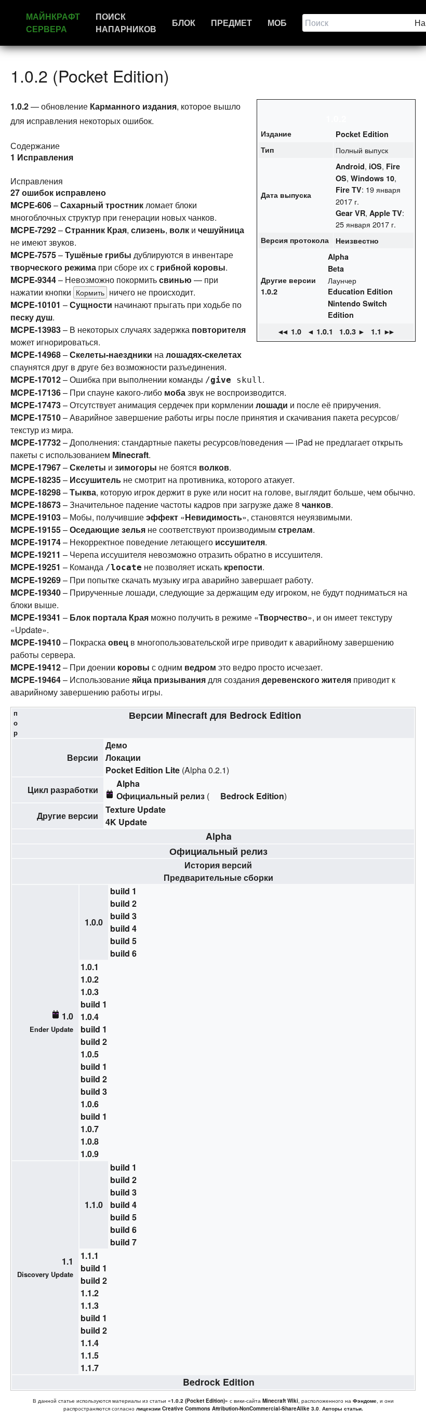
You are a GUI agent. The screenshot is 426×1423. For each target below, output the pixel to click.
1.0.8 (90, 1141)
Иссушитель (95, 480)
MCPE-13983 (35, 329)
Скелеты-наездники (111, 354)
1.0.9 (90, 1154)
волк (179, 230)
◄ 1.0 (289, 331)
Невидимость (213, 517)
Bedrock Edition (265, 714)
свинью (175, 280)
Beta (336, 268)
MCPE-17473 (35, 405)
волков (214, 467)
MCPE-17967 (35, 467)
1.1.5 (90, 1355)
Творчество (283, 617)
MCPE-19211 (35, 554)
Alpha (338, 256)
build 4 (123, 928)
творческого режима (53, 267)
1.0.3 (90, 992)
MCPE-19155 (35, 529)
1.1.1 (90, 1255)
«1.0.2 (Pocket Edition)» (198, 1400)
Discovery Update (45, 1274)
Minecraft (186, 714)
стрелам (295, 529)
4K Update (126, 822)
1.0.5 (90, 1054)
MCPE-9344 (33, 280)
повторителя (219, 329)
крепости (243, 567)
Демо (116, 745)
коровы (133, 667)
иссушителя (240, 542)
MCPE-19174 (35, 542)
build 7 (123, 1242)
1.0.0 (94, 922)
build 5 (123, 941)
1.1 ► (383, 331)
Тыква (83, 492)
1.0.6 (90, 1104)
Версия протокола (295, 240)
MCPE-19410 (35, 642)
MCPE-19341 (35, 617)
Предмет (231, 23)
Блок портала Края (109, 617)
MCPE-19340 (35, 592)
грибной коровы (190, 267)
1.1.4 (90, 1343)
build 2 (123, 903)
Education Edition (360, 291)
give (220, 380)
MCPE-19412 (35, 667)
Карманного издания (133, 106)
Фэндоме (365, 1400)
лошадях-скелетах (204, 354)
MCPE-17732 (35, 442)
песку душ (31, 317)
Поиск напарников (126, 22)
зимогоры (136, 467)
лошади (272, 405)
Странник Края (96, 230)
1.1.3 (90, 1305)
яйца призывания (169, 680)
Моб (277, 23)
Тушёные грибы (98, 255)
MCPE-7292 (33, 230)
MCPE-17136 (35, 392)
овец (118, 642)
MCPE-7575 (33, 255)
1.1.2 (90, 1293)
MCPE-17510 (35, 417)
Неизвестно (357, 240)
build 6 (123, 953)
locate (126, 567)
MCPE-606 (30, 205)
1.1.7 (90, 1368)
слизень (148, 230)
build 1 (123, 891)
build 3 (123, 916)
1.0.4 (90, 1017)
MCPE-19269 (35, 580)
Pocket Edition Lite (142, 770)
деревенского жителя (306, 680)
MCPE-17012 (35, 379)
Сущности (91, 305)
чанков (316, 505)
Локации (123, 757)
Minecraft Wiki (280, 1400)
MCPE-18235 (35, 480)
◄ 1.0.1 (320, 331)
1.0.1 (90, 967)
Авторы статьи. (342, 1408)
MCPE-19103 (35, 517)
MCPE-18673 (35, 505)
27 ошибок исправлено (58, 192)
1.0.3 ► (352, 331)
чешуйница (221, 230)
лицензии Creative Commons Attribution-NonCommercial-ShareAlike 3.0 (227, 1408)
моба (174, 392)
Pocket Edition (362, 134)
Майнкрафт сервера (53, 22)
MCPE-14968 (35, 354)
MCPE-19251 (35, 567)
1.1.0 (94, 1205)
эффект (162, 517)
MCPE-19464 (35, 680)
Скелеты (88, 467)
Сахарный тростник (101, 205)
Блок (183, 23)
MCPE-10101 (35, 305)
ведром (200, 667)
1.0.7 (90, 1129)
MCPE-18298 (35, 492)
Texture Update (135, 809)
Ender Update (51, 1029)
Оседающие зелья (107, 529)
